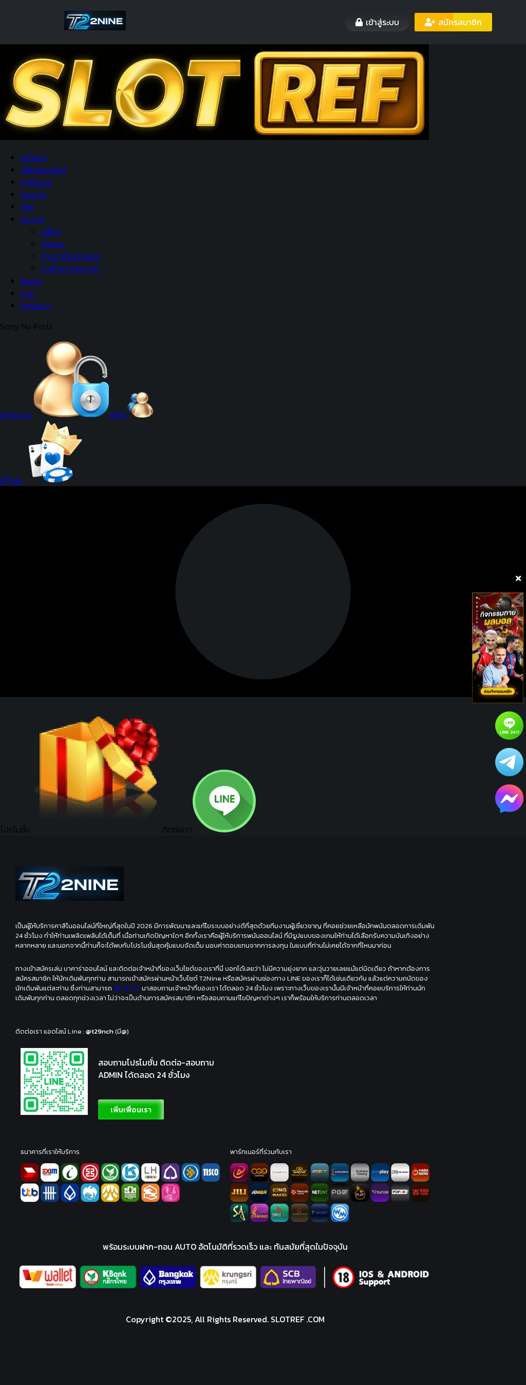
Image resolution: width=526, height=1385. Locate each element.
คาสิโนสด (36, 182)
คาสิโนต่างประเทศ (70, 268)
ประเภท (33, 219)
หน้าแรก (34, 157)
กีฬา (28, 207)
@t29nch (127, 988)
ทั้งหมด (53, 244)
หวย (27, 293)
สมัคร (118, 415)
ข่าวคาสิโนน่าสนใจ (70, 256)
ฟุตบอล (33, 194)
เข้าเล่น (11, 480)
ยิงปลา (32, 281)
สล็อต (51, 231)
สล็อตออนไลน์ (43, 170)
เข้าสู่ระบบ (16, 415)
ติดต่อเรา (36, 305)
